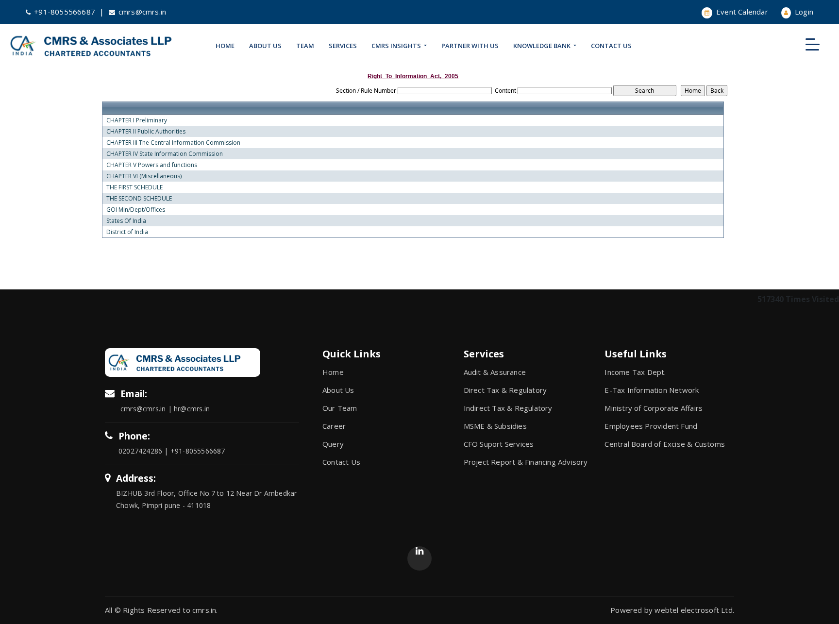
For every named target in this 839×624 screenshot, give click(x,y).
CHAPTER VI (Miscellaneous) (144, 176)
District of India (127, 232)
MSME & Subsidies (495, 426)
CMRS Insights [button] (396, 45)
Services (343, 45)
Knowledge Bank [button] (542, 45)
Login (803, 12)
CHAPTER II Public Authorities (145, 131)
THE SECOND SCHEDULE (139, 198)
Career (334, 426)
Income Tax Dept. (635, 372)
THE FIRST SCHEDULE (134, 187)
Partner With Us (470, 45)
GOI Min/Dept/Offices (135, 210)
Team (305, 45)
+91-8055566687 (64, 12)
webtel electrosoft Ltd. (694, 610)
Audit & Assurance (495, 372)
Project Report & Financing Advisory (526, 462)
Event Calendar (741, 12)
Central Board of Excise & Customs (664, 444)
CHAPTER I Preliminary (136, 120)
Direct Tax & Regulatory (505, 390)
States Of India (126, 221)
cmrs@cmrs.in (142, 12)
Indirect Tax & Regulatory (508, 408)
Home (225, 45)
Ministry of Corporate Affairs (653, 408)
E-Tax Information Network (651, 390)
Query (333, 444)
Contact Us (611, 45)
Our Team (339, 408)
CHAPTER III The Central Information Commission (173, 143)
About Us (265, 45)
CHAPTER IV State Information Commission (164, 154)
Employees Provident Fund (650, 426)
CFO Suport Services (499, 444)
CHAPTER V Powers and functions (151, 165)
